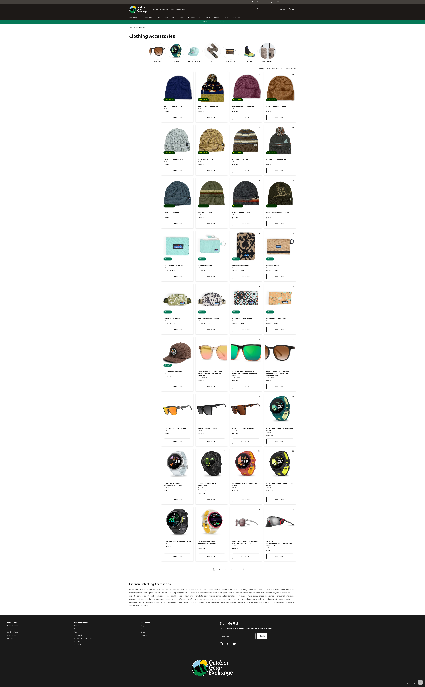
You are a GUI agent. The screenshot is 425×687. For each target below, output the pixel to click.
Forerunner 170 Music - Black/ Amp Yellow (279, 484)
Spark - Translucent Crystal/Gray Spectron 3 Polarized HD (245, 542)
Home (131, 28)
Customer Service (241, 2)
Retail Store (256, 2)
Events (143, 632)
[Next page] (243, 569)
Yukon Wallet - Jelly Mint (173, 265)
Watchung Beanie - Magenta (243, 106)
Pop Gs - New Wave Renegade (209, 428)
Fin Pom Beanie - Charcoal (276, 159)
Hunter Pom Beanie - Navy (208, 106)
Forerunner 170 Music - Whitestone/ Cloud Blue (173, 484)
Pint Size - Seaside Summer (208, 318)
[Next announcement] (247, 22)
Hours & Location (13, 626)
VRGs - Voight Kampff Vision (175, 428)
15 (238, 569)
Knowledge (269, 2)
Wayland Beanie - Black (241, 212)
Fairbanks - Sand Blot (240, 265)
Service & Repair (13, 632)
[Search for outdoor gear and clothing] (257, 9)
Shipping (77, 629)
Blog (279, 2)
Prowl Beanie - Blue (171, 212)
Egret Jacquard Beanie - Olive (277, 212)
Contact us (78, 644)
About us (144, 635)
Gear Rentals (11, 635)
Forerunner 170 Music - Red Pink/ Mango (244, 484)
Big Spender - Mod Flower (242, 318)
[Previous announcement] (177, 22)
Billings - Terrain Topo (275, 265)
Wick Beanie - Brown (240, 159)
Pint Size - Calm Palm (172, 318)
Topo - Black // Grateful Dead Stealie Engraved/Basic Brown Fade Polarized (278, 373)
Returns (77, 632)
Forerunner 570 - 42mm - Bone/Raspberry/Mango (207, 542)
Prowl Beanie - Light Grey (173, 159)
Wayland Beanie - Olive (206, 212)
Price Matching (79, 635)
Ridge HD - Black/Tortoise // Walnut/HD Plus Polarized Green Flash (244, 373)
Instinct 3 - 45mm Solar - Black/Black (207, 484)
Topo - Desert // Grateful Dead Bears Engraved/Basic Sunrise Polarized (210, 373)
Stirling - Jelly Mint (205, 265)
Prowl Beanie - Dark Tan (207, 159)
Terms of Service (399, 684)
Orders (76, 626)
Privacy (409, 684)
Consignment (290, 2)
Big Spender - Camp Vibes (276, 318)
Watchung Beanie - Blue (173, 106)
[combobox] (205, 9)
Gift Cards (77, 641)
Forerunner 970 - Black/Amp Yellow (177, 542)
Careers (10, 638)
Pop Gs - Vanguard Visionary (243, 428)
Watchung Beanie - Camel (276, 106)
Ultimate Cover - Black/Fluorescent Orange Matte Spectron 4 (279, 543)
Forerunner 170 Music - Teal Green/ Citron (279, 429)
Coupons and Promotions (83, 638)
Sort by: (261, 68)
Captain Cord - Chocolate (173, 372)
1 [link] (213, 569)
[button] (291, 9)
